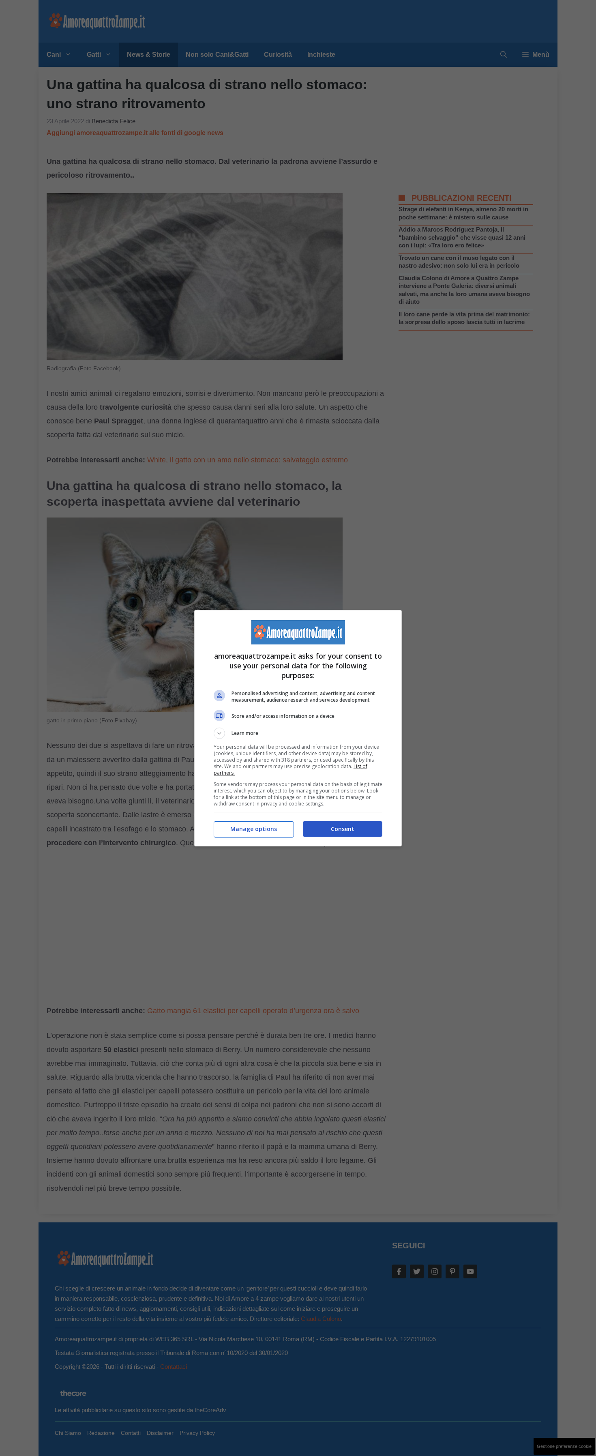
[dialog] (298, 728)
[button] (298, 733)
